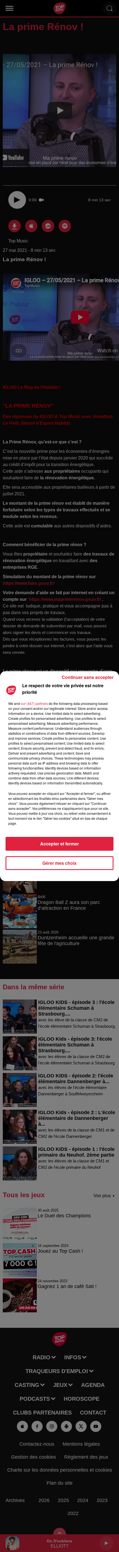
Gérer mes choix (59, 863)
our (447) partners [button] (34, 703)
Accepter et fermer (59, 843)
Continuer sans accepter (87, 677)
